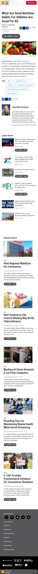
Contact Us (7, 525)
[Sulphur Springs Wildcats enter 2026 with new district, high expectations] (8, 204)
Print (34, 28)
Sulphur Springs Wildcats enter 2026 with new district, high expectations (25, 203)
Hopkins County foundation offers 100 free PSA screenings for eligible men (25, 185)
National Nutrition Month (17, 76)
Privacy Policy (8, 545)
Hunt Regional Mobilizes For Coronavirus (17, 265)
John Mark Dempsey (8, 26)
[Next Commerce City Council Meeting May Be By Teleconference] (18, 300)
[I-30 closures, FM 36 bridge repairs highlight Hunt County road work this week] (8, 160)
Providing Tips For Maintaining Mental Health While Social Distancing (18, 424)
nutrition (10, 85)
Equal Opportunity (9, 533)
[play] (3, 572)
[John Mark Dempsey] (6, 110)
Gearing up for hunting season (24, 169)
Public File (6, 537)
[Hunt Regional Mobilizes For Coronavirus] (18, 249)
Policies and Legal (9, 549)
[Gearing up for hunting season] (8, 173)
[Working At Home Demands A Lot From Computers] (18, 355)
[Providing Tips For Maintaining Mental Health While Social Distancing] (18, 406)
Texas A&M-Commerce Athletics (17, 89)
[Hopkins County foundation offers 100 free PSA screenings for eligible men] (8, 186)
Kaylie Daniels (12, 93)
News (9, 81)
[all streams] (35, 571)
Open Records (8, 541)
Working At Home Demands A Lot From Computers (19, 371)
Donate (32, 3)
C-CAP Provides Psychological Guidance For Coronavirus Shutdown (18, 479)
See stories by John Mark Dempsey (24, 125)
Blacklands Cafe (21, 81)
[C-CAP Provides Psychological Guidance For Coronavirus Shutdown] (18, 461)
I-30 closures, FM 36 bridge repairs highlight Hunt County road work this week (24, 159)
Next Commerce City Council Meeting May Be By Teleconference (19, 318)
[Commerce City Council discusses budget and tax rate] (8, 216)
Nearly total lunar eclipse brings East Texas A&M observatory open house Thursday (25, 141)
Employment (7, 529)
